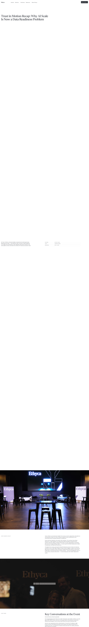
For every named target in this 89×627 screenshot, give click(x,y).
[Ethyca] (4, 2)
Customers (22, 2)
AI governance (50, 618)
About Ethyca (34, 2)
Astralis (12, 2)
